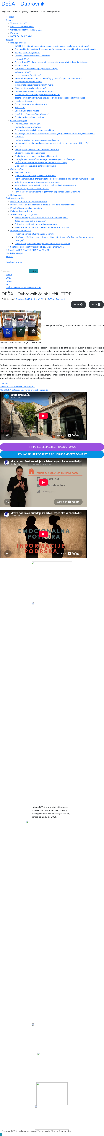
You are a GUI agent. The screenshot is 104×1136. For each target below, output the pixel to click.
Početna (10, 16)
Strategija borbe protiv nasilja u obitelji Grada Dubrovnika (37, 246)
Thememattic (65, 1131)
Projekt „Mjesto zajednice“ (27, 52)
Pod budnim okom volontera (28, 127)
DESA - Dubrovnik (57, 299)
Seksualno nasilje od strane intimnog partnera (36, 224)
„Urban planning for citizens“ (28, 75)
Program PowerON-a (20, 230)
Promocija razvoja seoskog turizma (31, 104)
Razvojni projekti (18, 42)
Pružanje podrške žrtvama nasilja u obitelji (34, 233)
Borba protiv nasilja (15, 198)
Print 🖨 (78, 304)
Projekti (9, 39)
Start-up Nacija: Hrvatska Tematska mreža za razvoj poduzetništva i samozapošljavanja (55, 49)
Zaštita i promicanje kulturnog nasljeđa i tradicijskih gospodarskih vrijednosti (50, 97)
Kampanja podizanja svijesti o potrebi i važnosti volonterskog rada (45, 185)
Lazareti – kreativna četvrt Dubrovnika (32, 55)
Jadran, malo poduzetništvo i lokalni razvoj (34, 84)
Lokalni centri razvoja (24, 101)
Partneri (14, 33)
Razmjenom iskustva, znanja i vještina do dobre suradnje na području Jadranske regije (54, 178)
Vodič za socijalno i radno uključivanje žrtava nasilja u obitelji (42, 243)
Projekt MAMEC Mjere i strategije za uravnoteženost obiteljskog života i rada (51, 62)
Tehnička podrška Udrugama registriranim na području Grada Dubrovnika (48, 191)
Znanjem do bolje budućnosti (28, 81)
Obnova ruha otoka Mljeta (27, 110)
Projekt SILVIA (22, 65)
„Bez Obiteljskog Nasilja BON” (24, 214)
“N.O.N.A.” (19, 136)
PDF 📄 (96, 304)
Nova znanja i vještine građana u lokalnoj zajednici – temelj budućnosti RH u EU (52, 143)
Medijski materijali (14, 253)
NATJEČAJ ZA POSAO (21, 36)
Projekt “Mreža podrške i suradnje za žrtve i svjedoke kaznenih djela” (42, 204)
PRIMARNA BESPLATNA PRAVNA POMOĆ (28, 250)
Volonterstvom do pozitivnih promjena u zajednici (37, 182)
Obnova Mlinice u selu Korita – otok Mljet (34, 91)
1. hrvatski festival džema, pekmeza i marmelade (37, 94)
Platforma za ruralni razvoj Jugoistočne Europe (36, 68)
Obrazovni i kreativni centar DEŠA (26, 29)
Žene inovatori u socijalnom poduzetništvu (34, 130)
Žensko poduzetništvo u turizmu (29, 117)
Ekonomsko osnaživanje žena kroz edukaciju (35, 165)
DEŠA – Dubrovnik (23, 3)
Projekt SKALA (22, 59)
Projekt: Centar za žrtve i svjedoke (26, 208)
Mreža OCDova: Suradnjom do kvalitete (28, 201)
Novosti (5, 383)
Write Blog (50, 1131)
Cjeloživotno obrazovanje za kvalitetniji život (35, 175)
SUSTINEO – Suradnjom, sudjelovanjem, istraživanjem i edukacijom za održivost (52, 46)
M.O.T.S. (18, 146)
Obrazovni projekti (18, 120)
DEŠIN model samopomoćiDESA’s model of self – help (41, 162)
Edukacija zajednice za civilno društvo (32, 188)
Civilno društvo (17, 169)
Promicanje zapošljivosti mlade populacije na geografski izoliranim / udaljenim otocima (55, 133)
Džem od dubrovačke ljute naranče (31, 88)
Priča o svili (20, 107)
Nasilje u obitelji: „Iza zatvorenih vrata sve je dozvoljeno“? (41, 217)
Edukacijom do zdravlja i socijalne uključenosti (36, 156)
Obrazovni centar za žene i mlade (30, 152)
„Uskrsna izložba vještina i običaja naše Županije (37, 139)
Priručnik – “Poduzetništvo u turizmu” (32, 114)
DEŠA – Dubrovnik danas (22, 26)
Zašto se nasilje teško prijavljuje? (30, 220)
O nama (9, 20)
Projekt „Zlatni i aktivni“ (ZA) (28, 123)
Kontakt (9, 256)
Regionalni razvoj (22, 172)
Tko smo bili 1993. (19, 23)
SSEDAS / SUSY (23, 71)
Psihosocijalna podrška (21, 211)
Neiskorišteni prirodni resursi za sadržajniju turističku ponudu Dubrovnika (48, 78)
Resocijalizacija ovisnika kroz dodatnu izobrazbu (37, 149)
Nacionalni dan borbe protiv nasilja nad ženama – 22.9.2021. (43, 227)
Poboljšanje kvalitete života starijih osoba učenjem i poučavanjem (45, 159)
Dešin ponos (16, 195)
